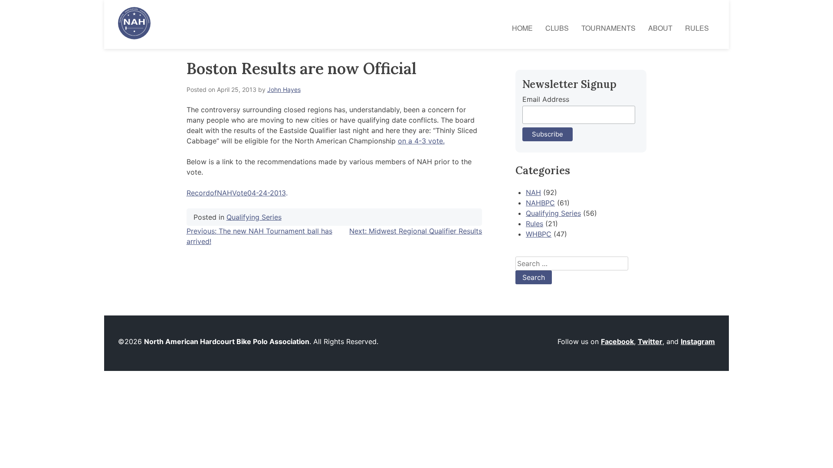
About (660, 28)
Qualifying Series (254, 217)
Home (522, 28)
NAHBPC (540, 202)
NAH (533, 192)
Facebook (617, 341)
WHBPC (538, 234)
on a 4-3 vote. (421, 140)
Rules (697, 28)
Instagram (698, 341)
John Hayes (284, 89)
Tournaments (608, 28)
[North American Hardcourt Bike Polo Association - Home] (134, 36)
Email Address (545, 99)
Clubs (557, 28)
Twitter (650, 341)
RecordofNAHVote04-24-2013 (236, 192)
